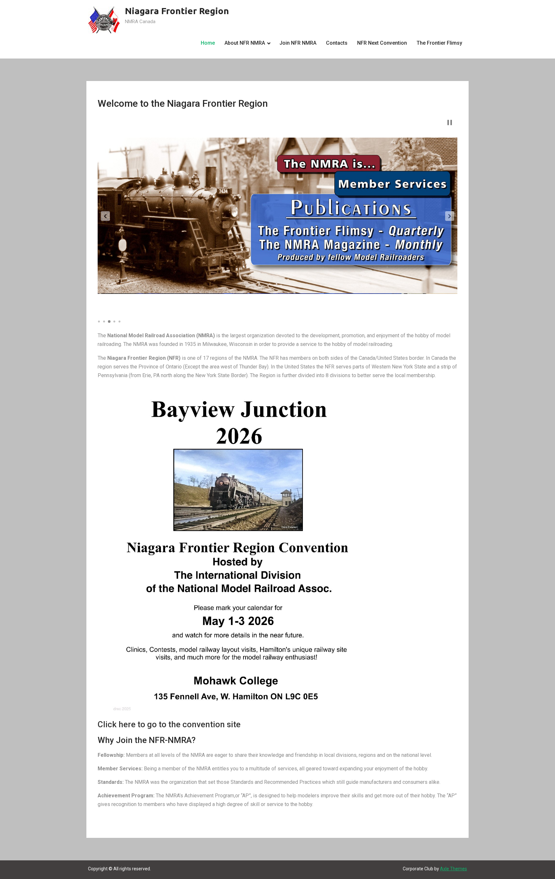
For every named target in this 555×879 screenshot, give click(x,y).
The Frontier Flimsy (439, 43)
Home (208, 43)
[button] (105, 216)
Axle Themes (453, 868)
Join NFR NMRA (297, 43)
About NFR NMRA (245, 43)
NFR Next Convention (382, 43)
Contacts (337, 43)
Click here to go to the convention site (169, 724)
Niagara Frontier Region (177, 11)
